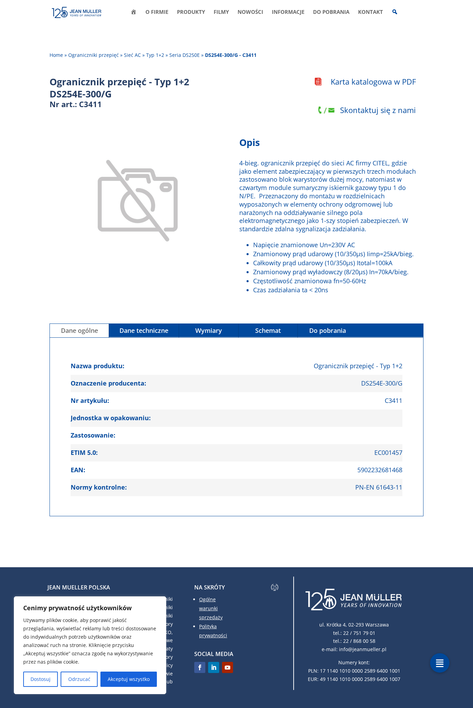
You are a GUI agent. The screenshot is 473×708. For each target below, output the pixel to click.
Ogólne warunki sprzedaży (211, 608)
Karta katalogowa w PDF (373, 81)
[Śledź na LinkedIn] (213, 667)
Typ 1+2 (155, 55)
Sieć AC (132, 55)
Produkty (191, 12)
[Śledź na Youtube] (227, 667)
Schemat (268, 330)
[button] (439, 663)
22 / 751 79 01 (359, 633)
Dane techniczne (143, 330)
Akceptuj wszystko (129, 679)
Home (56, 55)
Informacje (288, 12)
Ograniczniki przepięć (93, 55)
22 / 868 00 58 (359, 641)
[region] (90, 645)
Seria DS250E (184, 55)
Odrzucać (79, 679)
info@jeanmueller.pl (362, 649)
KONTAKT (370, 12)
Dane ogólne (79, 330)
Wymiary (208, 330)
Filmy (221, 12)
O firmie (156, 12)
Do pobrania (331, 12)
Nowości (250, 12)
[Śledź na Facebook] (199, 667)
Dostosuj (40, 679)
